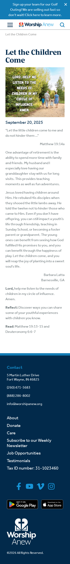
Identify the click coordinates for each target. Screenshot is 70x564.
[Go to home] (36, 24)
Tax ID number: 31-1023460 (32, 468)
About (12, 417)
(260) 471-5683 (18, 387)
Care (11, 433)
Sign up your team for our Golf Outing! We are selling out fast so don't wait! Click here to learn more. (35, 9)
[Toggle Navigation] (9, 25)
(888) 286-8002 (18, 395)
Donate (14, 425)
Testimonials (18, 460)
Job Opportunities (24, 453)
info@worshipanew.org (24, 404)
